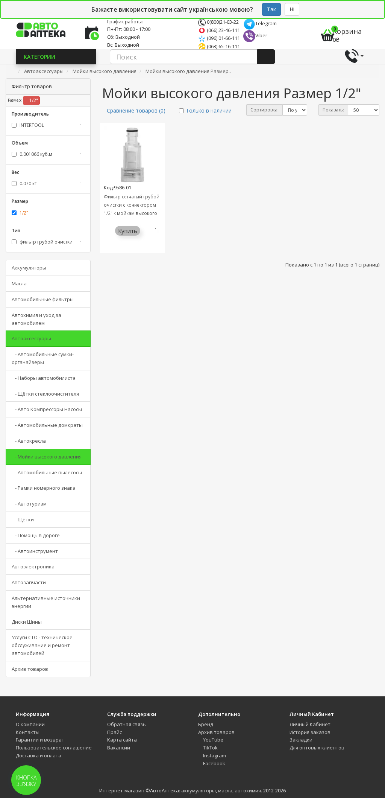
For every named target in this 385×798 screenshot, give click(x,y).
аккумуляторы (198, 790)
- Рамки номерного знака (44, 487)
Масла (19, 283)
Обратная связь (126, 724)
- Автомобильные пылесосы (47, 472)
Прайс (114, 732)
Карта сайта (122, 739)
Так (271, 9)
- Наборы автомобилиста (44, 378)
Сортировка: (264, 110)
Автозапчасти (29, 582)
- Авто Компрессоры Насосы (47, 409)
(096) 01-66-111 (223, 38)
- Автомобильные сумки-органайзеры (43, 358)
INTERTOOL (50, 125)
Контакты (27, 732)
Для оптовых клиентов (317, 747)
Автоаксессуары (31, 338)
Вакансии (118, 747)
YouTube (212, 739)
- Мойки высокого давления (47, 456)
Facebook (213, 763)
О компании (30, 724)
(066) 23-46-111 (223, 30)
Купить (127, 231)
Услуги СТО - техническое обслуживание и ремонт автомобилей (42, 645)
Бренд (205, 724)
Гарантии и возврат (40, 739)
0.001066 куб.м (50, 154)
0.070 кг (50, 183)
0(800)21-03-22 (222, 21)
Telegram (266, 23)
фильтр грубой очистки (50, 242)
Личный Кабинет (310, 724)
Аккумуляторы (29, 267)
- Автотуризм (29, 503)
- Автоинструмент (35, 551)
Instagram (214, 755)
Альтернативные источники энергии (46, 602)
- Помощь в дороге (36, 535)
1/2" (33, 100)
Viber (261, 35)
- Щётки (23, 519)
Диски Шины (27, 621)
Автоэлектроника (33, 566)
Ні (292, 9)
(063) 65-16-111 (223, 46)
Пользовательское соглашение (54, 747)
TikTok (210, 747)
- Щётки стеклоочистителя (45, 393)
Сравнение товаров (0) (136, 110)
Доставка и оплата (38, 755)
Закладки (301, 739)
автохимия (248, 790)
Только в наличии (209, 110)
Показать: (333, 110)
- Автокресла (29, 440)
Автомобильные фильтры (43, 299)
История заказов (310, 732)
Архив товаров (30, 669)
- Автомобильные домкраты (47, 425)
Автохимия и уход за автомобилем (36, 319)
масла (225, 790)
